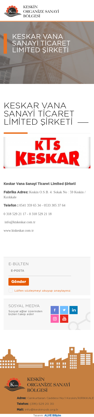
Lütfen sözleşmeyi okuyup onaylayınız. (42, 290)
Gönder (18, 282)
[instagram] (55, 319)
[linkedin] (73, 310)
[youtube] (64, 319)
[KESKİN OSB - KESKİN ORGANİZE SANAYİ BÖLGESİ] (34, 17)
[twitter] (64, 310)
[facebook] (55, 310)
